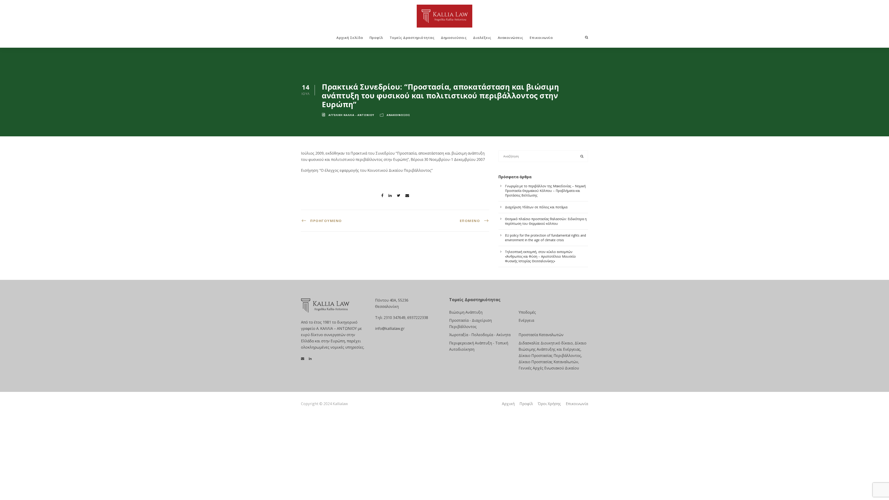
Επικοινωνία (541, 37)
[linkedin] (310, 358)
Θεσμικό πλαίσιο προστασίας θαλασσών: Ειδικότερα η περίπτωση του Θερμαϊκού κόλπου (546, 221)
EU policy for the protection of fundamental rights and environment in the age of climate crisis (545, 237)
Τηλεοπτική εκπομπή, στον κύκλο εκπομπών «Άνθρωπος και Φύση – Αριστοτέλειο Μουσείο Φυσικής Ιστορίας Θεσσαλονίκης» (540, 256)
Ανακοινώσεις (510, 37)
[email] (302, 358)
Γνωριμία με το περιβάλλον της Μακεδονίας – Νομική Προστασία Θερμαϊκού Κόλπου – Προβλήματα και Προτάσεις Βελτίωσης (545, 190)
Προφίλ (376, 37)
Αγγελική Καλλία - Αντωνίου (351, 115)
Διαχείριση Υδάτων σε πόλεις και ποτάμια (536, 207)
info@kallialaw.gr (390, 328)
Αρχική (508, 403)
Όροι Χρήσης (549, 403)
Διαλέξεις (482, 37)
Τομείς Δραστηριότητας (412, 37)
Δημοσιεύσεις (453, 37)
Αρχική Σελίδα (349, 37)
